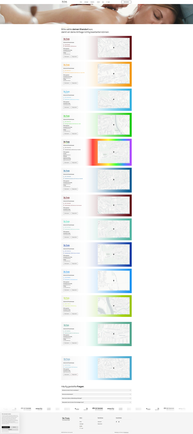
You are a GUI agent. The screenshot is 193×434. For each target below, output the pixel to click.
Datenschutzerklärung (5, 431)
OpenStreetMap (122, 83)
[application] (114, 47)
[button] (113, 47)
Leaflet (118, 83)
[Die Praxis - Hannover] (66, 39)
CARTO (128, 83)
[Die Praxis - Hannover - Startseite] (64, 2)
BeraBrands (126, 432)
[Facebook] (117, 421)
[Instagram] (119, 421)
